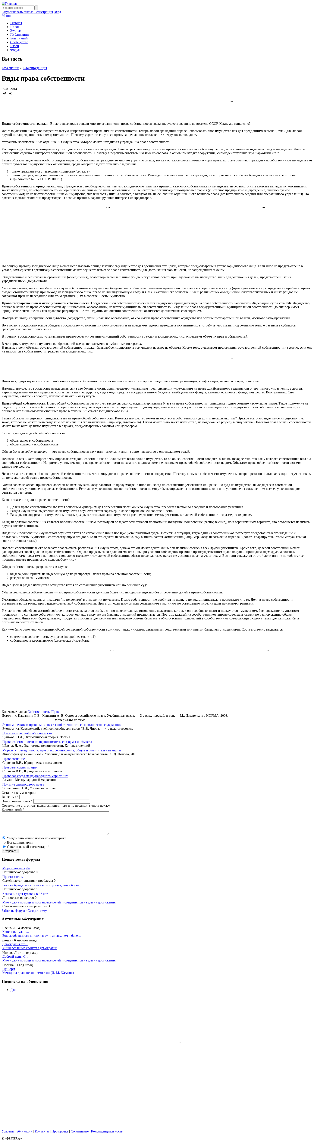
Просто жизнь (12, 877)
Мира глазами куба (16, 868)
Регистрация (43, 12)
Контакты (42, 1131)
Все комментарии (20, 842)
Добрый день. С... (15, 956)
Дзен (13, 990)
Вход (57, 12)
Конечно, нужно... (15, 932)
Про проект (59, 1131)
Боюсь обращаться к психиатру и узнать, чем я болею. (41, 885)
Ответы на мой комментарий (28, 846)
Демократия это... (15, 944)
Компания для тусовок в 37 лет (25, 894)
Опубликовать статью (18, 12)
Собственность (39, 711)
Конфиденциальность (107, 1131)
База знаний (19, 38)
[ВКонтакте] (10, 93)
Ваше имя (10, 797)
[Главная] (9, 3)
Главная (16, 23)
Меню (6, 15)
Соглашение (80, 1131)
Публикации (19, 34)
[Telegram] (4, 93)
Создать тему (37, 910)
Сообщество (19, 42)
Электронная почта (17, 801)
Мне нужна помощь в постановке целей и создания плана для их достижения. (59, 902)
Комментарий (13, 809)
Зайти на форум (13, 910)
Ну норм (8, 969)
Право (55, 711)
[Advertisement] (157, 108)
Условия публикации (17, 1131)
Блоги (14, 46)
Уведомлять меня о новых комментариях (36, 838)
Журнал (16, 30)
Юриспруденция (35, 68)
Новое (14, 27)
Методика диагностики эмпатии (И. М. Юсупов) (38, 972)
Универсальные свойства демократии (29, 948)
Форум (15, 50)
